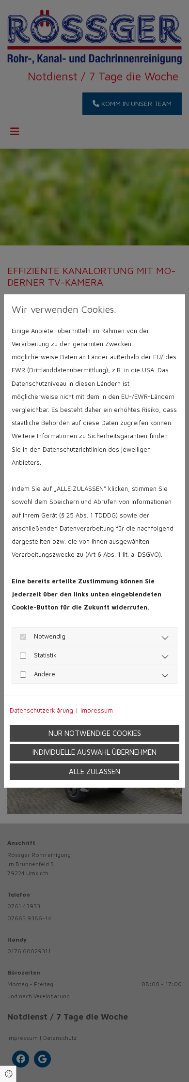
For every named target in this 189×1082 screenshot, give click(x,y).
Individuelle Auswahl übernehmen (94, 752)
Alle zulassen (94, 771)
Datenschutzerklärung (41, 710)
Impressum (96, 710)
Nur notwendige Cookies (94, 733)
